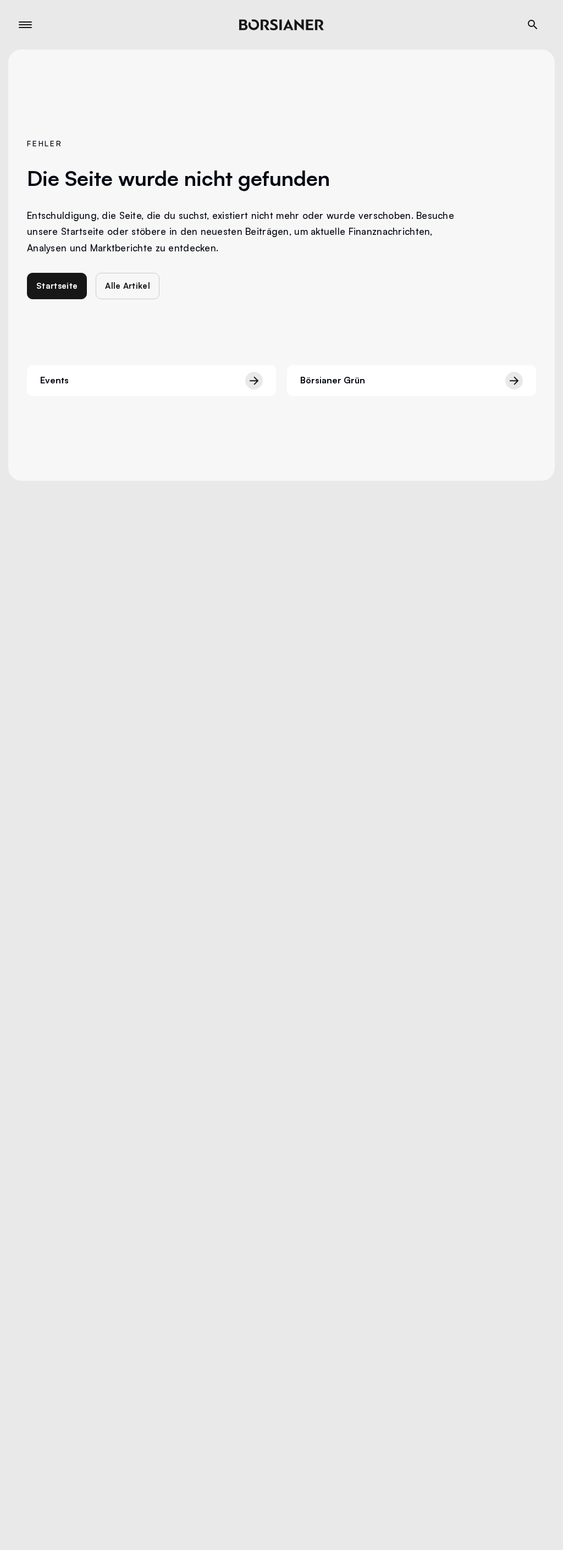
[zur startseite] (281, 24)
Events (54, 380)
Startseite (57, 286)
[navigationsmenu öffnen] (25, 24)
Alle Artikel (127, 286)
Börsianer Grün (332, 380)
